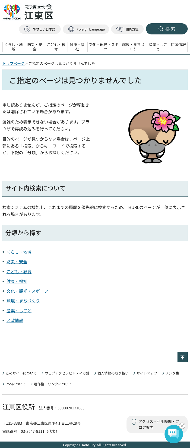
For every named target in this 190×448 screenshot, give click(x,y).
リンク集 (172, 373)
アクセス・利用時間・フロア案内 (159, 424)
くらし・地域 (19, 252)
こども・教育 (19, 271)
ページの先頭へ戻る (187, 355)
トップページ (13, 63)
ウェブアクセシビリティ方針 (67, 373)
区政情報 (14, 320)
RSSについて (16, 383)
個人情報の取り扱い (113, 373)
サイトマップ (146, 373)
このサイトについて (21, 373)
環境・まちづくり (23, 301)
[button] (86, 29)
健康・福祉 (16, 281)
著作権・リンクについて (53, 383)
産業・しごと (19, 310)
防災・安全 (16, 261)
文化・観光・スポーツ (27, 291)
